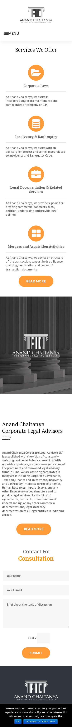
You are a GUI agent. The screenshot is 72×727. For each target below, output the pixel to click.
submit (36, 653)
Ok (18, 721)
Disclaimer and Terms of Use (40, 721)
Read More (36, 281)
